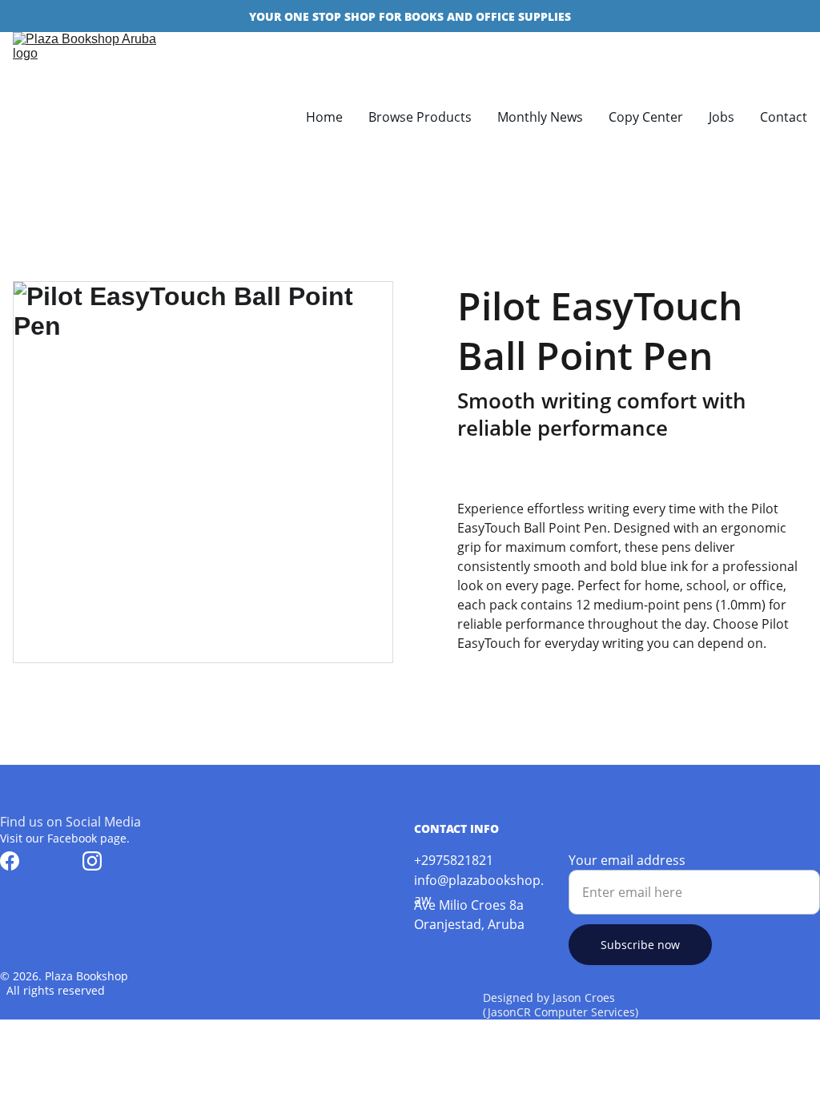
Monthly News (540, 117)
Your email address (627, 860)
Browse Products (420, 117)
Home (324, 117)
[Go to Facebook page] (9, 861)
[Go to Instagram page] (92, 861)
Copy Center (646, 117)
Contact (783, 117)
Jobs (721, 117)
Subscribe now (640, 944)
